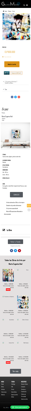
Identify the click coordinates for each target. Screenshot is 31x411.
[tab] (15, 82)
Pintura (9, 11)
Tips (6, 89)
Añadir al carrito (12, 64)
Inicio (6, 11)
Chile (3, 120)
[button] (16, 73)
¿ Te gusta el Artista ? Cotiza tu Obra (10, 82)
